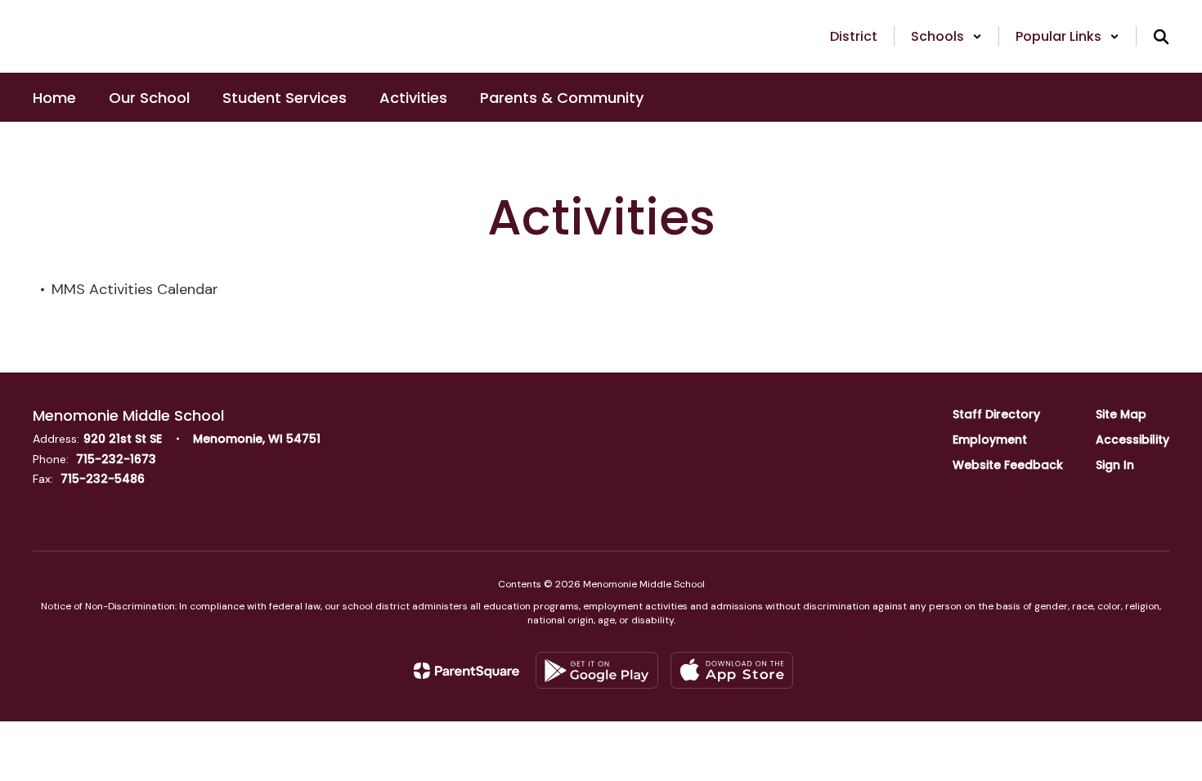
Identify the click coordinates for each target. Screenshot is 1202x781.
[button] (946, 36)
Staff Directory (996, 414)
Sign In (1115, 465)
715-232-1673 (116, 459)
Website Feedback (1008, 465)
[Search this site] (1161, 37)
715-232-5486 (103, 479)
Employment (990, 439)
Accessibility (1132, 439)
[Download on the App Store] (732, 670)
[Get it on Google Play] (597, 670)
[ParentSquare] (466, 670)
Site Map (1121, 414)
